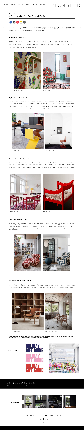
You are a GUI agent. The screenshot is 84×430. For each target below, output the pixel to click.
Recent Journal (13, 350)
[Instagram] (48, 4)
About (13, 4)
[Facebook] (51, 4)
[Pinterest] (53, 4)
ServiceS (20, 4)
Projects (5, 4)
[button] (35, 5)
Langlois (37, 428)
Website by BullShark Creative (50, 428)
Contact (42, 4)
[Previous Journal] (4, 28)
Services (39, 415)
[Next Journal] (79, 28)
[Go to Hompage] (68, 5)
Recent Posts (16, 402)
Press (28, 4)
